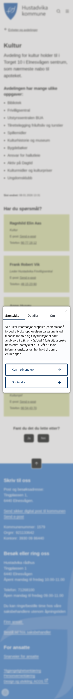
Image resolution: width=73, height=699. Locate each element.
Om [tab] (52, 315)
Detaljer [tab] (33, 315)
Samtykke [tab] (12, 315)
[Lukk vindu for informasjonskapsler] (66, 310)
